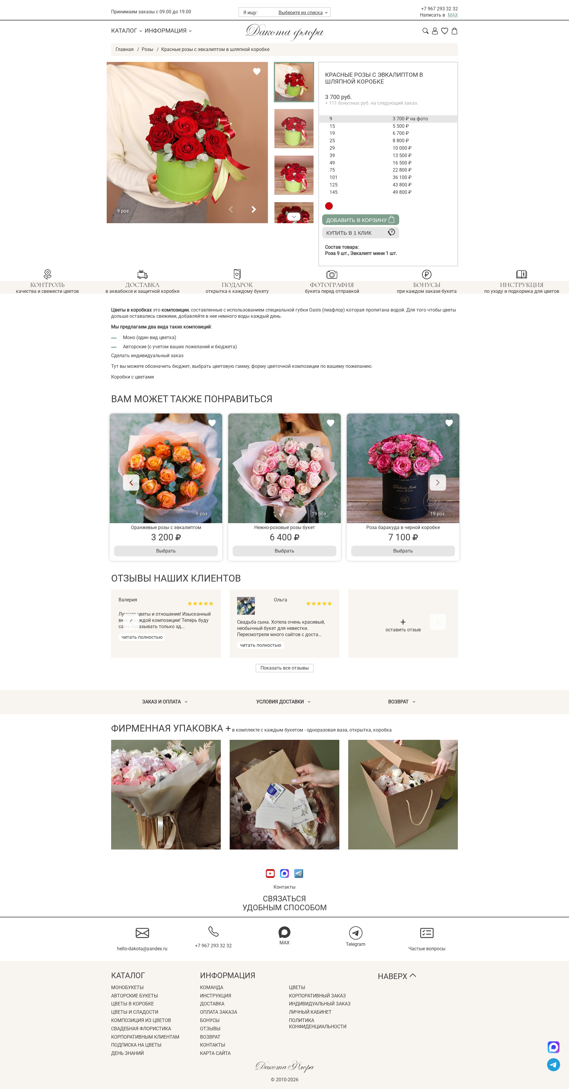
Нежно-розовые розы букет (284, 527)
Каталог (124, 30)
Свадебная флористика (141, 1028)
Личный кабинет (310, 1012)
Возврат (210, 1037)
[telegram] (553, 1064)
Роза (337, 253)
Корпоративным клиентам (145, 1037)
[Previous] (131, 483)
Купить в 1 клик (348, 233)
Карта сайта (215, 1053)
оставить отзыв (403, 626)
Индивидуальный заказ (320, 1004)
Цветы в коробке (132, 1004)
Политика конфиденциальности (317, 1023)
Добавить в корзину (356, 220)
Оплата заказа (218, 1012)
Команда (211, 987)
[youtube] (271, 881)
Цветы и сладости (134, 1012)
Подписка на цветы (136, 1045)
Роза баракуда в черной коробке (403, 527)
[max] (553, 1047)
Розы (147, 49)
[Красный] (329, 206)
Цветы (297, 987)
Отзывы (210, 1028)
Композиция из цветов (141, 1020)
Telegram (355, 944)
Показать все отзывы (284, 668)
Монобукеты (127, 987)
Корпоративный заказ (317, 996)
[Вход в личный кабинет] (434, 33)
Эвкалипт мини (373, 253)
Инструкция (215, 996)
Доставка (212, 1004)
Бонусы (210, 1020)
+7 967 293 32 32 (439, 9)
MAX (453, 15)
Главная (125, 49)
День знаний (127, 1053)
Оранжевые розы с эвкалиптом (166, 527)
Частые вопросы (426, 948)
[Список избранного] (444, 33)
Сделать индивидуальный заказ (147, 355)
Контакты (284, 887)
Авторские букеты (134, 996)
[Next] (438, 483)
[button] (230, 209)
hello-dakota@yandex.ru (142, 948)
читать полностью (142, 637)
